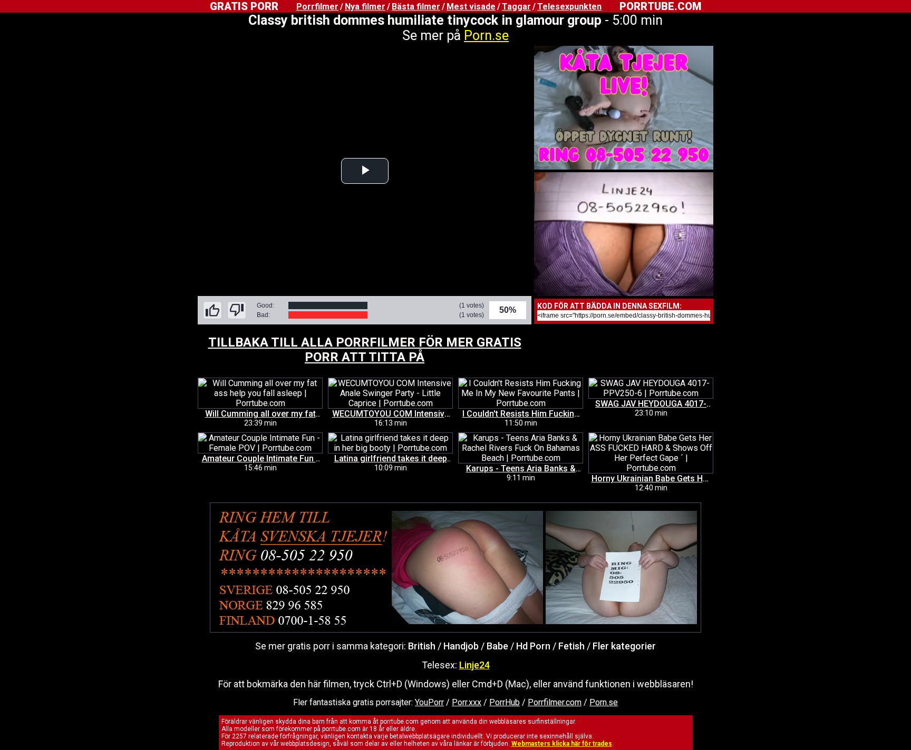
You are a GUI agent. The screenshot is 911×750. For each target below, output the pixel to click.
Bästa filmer (416, 7)
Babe (497, 646)
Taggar (516, 7)
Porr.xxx (466, 702)
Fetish (571, 646)
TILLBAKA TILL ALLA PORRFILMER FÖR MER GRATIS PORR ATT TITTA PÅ (364, 349)
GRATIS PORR (244, 6)
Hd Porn (533, 646)
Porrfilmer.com (555, 702)
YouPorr (429, 702)
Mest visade (471, 7)
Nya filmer (365, 7)
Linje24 (474, 664)
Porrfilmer (317, 7)
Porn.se (486, 35)
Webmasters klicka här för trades (561, 743)
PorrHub (504, 702)
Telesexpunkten (569, 7)
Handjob (461, 646)
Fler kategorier (624, 646)
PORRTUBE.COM (660, 6)
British (421, 646)
